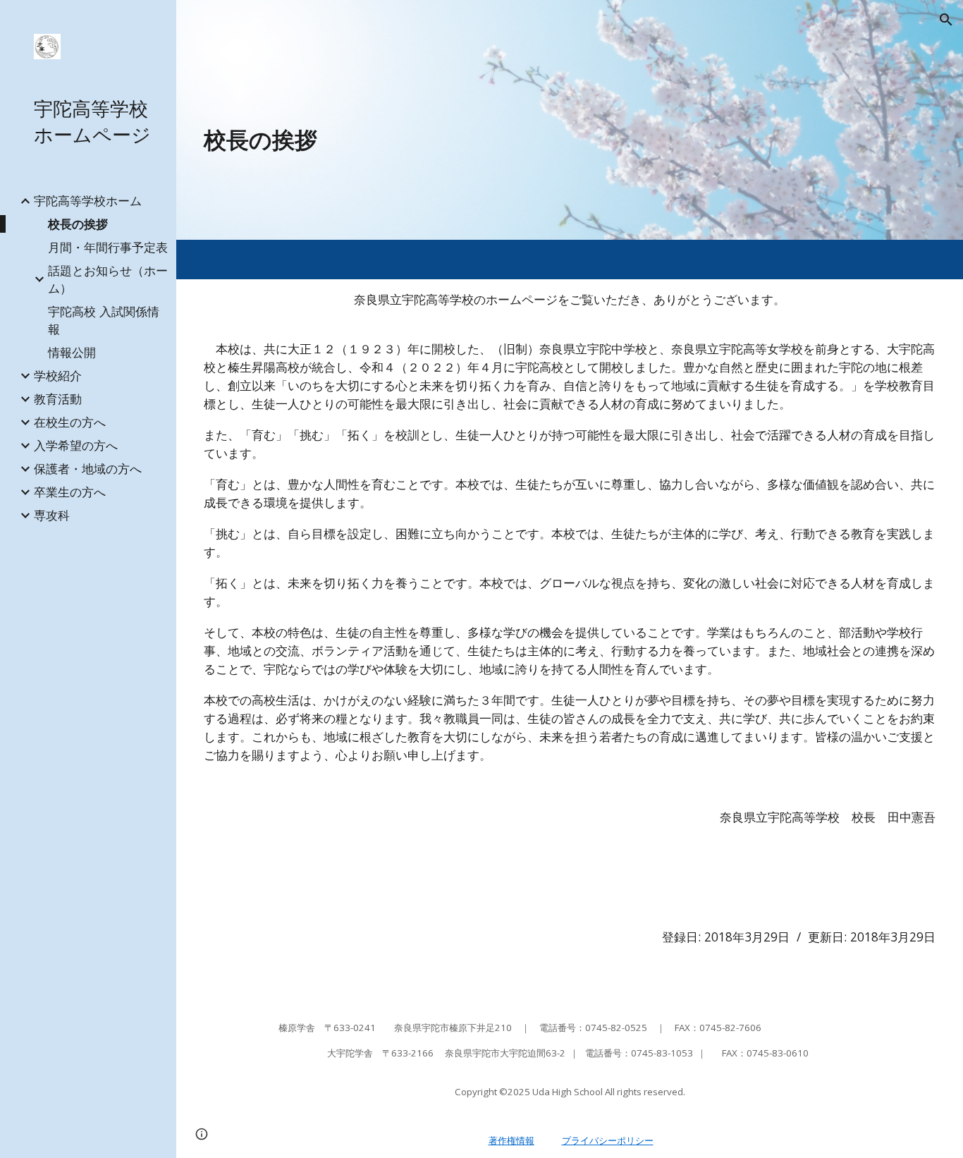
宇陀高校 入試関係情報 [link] (103, 320)
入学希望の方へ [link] (76, 445)
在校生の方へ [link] (70, 421)
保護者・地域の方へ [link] (88, 468)
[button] (946, 20)
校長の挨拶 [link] (78, 223)
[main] (507, 140)
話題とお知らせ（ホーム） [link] (108, 279)
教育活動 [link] (58, 398)
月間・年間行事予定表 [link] (108, 246)
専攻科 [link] (52, 514)
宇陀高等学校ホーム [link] (88, 200)
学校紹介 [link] (58, 375)
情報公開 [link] (72, 351)
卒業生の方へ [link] (70, 491)
